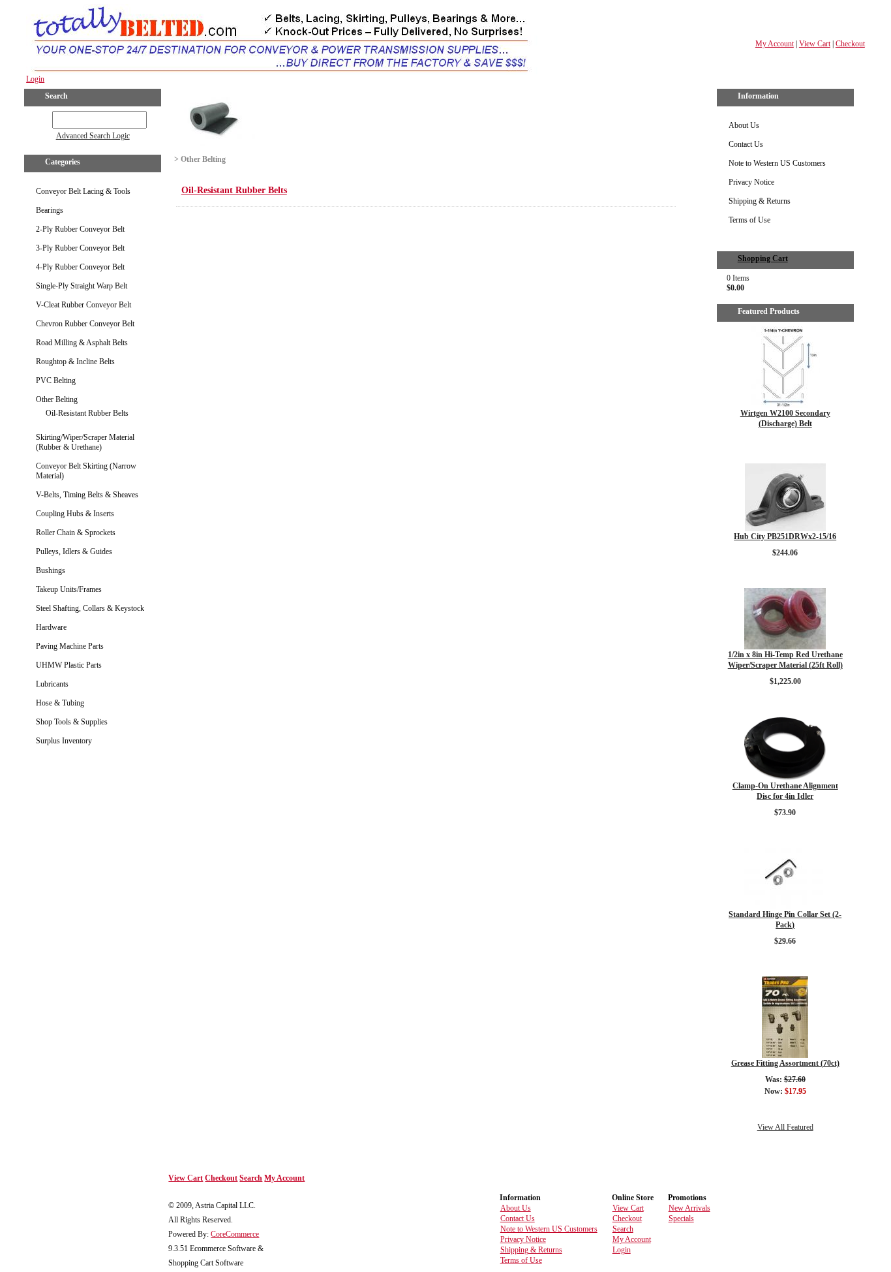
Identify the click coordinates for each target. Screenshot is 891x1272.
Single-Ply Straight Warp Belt (81, 285)
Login (35, 79)
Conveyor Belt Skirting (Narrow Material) (86, 470)
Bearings (49, 210)
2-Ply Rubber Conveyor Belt (80, 229)
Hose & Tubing (60, 702)
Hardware (51, 627)
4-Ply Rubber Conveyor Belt (80, 266)
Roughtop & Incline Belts (75, 361)
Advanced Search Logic (93, 135)
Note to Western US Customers (777, 163)
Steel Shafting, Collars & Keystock (90, 608)
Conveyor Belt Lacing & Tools (83, 191)
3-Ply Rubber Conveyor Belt (80, 248)
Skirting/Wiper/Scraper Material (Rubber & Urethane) (85, 442)
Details (785, 445)
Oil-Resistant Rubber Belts (87, 413)
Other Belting (57, 399)
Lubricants (52, 684)
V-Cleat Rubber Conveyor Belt (83, 304)
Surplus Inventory (64, 740)
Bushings (50, 570)
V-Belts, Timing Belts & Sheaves (87, 494)
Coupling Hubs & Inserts (75, 513)
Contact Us (746, 144)
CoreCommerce (235, 1234)
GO (43, 117)
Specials (681, 1218)
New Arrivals (689, 1208)
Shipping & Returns (760, 201)
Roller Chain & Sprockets (75, 532)
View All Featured (785, 1127)
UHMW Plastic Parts (69, 665)
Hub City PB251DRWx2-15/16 (785, 536)
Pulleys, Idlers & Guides (74, 551)
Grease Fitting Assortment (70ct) (785, 1063)
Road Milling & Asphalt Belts (82, 342)
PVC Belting (56, 380)
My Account (774, 43)
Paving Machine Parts (70, 646)
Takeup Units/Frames (69, 589)
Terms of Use (749, 220)
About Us (744, 125)
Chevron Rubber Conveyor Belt (85, 323)
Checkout (850, 43)
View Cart (814, 43)
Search (250, 1178)
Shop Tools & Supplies (72, 721)
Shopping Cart (763, 258)
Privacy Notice (751, 182)
